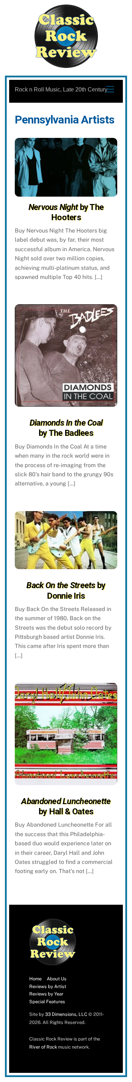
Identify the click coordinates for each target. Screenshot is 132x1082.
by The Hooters (66, 212)
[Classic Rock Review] (52, 964)
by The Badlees (66, 428)
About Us (57, 978)
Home (35, 978)
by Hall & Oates (66, 806)
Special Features (47, 1001)
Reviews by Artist (47, 986)
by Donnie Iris (65, 590)
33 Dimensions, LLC (66, 1014)
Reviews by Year (46, 994)
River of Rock (43, 1047)
